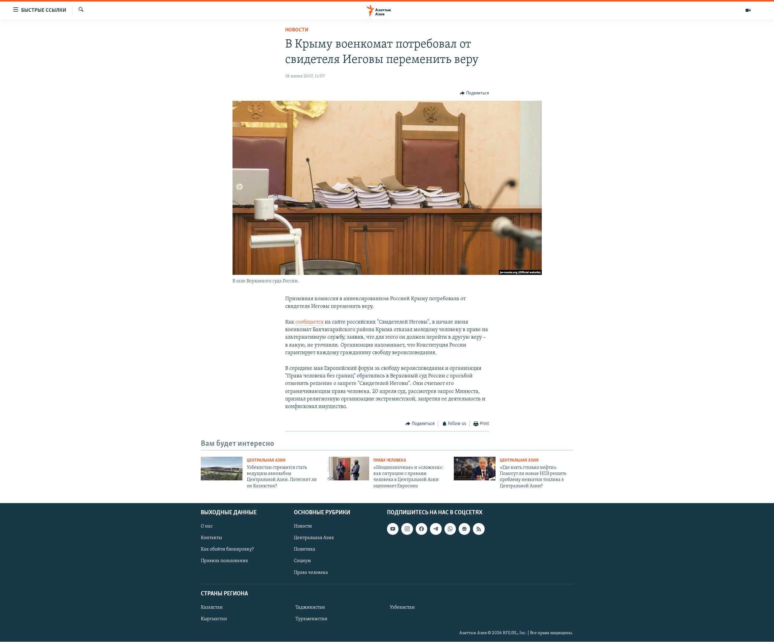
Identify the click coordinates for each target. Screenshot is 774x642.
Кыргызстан (214, 619)
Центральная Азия (266, 460)
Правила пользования (224, 561)
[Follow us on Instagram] (407, 529)
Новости (296, 30)
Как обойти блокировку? (227, 549)
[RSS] (478, 529)
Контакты (211, 538)
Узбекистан (402, 607)
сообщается (309, 322)
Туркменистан (311, 619)
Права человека (389, 460)
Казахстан (212, 607)
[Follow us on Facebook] (421, 529)
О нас (207, 526)
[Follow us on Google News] (464, 529)
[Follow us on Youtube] (392, 529)
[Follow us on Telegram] (435, 529)
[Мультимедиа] (748, 10)
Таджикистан (310, 607)
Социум (302, 561)
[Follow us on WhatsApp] (450, 529)
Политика (304, 549)
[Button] (474, 93)
